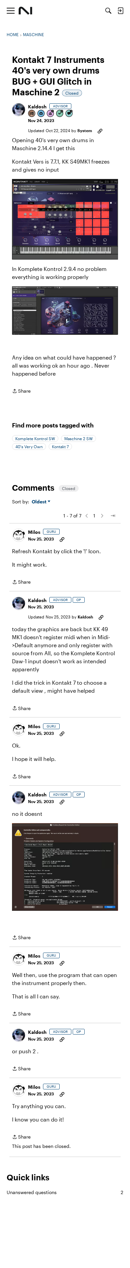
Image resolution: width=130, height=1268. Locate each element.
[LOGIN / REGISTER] (120, 10)
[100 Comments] (69, 114)
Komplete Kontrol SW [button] (35, 438)
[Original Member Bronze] (32, 114)
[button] (18, 109)
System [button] (84, 130)
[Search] (108, 10)
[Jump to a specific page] (112, 515)
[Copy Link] (100, 130)
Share (21, 391)
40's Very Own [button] (29, 446)
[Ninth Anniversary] (51, 114)
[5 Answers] (60, 114)
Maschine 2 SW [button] (78, 438)
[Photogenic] (41, 114)
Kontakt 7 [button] (60, 446)
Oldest (40, 502)
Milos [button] (34, 532)
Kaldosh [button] (37, 106)
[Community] (25, 11)
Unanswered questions (65, 1192)
